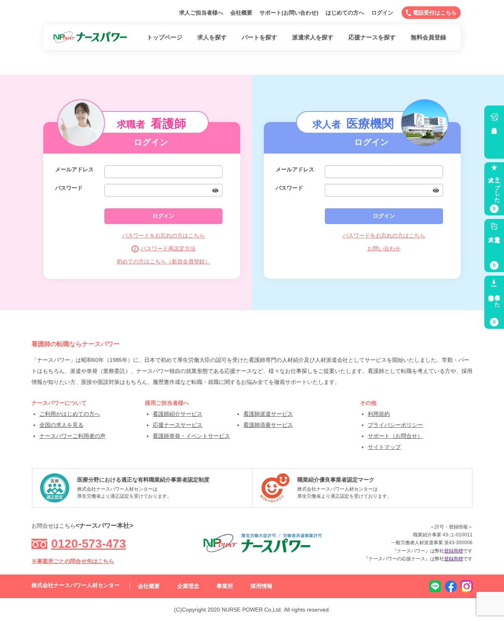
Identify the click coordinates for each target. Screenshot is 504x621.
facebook (451, 586)
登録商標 (453, 551)
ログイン (382, 12)
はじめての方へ (345, 12)
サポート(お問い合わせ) (289, 12)
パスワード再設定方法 (168, 248)
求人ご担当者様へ (201, 12)
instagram (466, 586)
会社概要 (241, 12)
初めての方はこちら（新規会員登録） (163, 261)
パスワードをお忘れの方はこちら (163, 235)
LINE (435, 586)
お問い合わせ (383, 248)
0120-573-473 (88, 543)
